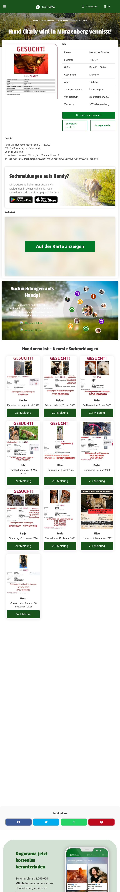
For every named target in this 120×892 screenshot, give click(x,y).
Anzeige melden (103, 125)
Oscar (23, 598)
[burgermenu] (4, 6)
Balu (97, 400)
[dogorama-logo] (45, 6)
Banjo (23, 533)
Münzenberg (62, 20)
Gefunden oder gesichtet (89, 115)
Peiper (60, 400)
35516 (75, 20)
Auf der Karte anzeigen (60, 246)
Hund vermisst (47, 20)
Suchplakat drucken (71, 125)
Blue (60, 465)
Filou (97, 533)
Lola (23, 465)
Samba (23, 400)
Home (35, 20)
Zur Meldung (23, 412)
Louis (60, 533)
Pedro (96, 465)
